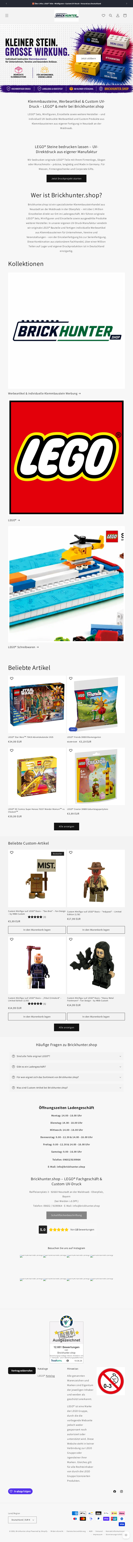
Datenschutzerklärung (76, 1531)
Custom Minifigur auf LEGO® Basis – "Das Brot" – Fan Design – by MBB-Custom (37, 912)
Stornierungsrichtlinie (115, 1534)
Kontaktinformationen (115, 1531)
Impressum (98, 1534)
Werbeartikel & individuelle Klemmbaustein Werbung (42, 393)
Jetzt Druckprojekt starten (66, 178)
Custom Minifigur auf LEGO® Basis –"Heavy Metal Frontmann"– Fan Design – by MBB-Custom (90, 999)
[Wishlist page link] (103, 15)
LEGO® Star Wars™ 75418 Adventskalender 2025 (30, 737)
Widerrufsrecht (57, 1531)
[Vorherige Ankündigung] (6, 3)
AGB (90, 1531)
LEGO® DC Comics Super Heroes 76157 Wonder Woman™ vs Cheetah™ (36, 810)
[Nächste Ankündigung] (126, 3)
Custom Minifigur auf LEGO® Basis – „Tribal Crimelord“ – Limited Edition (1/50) (34, 999)
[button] (6, 15)
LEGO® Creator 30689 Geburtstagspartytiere (87, 809)
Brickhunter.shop (23, 1531)
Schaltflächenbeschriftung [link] (66, 1215)
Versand (99, 1531)
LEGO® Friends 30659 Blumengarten (84, 737)
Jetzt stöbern (88, 58)
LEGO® (12, 520)
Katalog (50, 1375)
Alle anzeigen (66, 826)
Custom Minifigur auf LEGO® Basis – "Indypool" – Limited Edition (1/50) (94, 913)
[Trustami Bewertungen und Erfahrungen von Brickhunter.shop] (66, 1339)
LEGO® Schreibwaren (21, 647)
